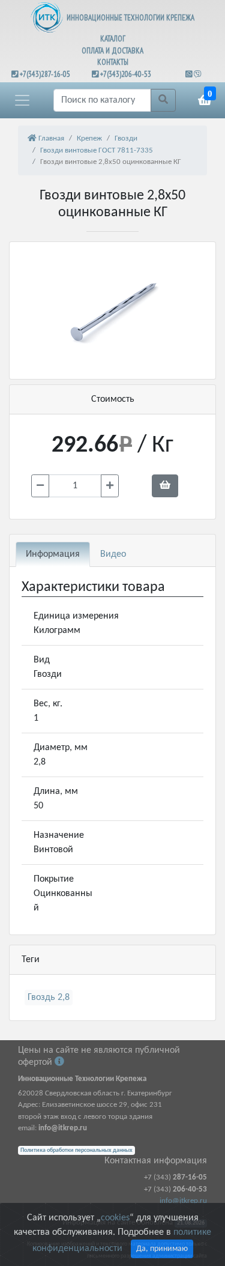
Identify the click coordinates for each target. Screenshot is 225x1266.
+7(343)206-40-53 (125, 74)
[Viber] (198, 74)
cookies (115, 1218)
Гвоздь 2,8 (49, 997)
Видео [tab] (113, 554)
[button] (22, 100)
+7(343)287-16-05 (45, 74)
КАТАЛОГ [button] (112, 39)
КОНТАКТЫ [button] (112, 62)
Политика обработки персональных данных (76, 1150)
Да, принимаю (162, 1248)
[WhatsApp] (189, 74)
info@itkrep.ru (183, 1201)
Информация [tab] (53, 554)
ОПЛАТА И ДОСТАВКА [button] (112, 51)
